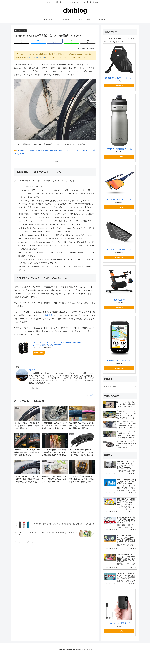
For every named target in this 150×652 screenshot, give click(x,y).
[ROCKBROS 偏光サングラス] (119, 181)
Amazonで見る (38, 352)
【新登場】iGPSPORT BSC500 (119, 361)
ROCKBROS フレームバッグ (119, 250)
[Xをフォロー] (30, 388)
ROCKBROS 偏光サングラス (119, 199)
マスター (33, 370)
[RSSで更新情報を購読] (37, 388)
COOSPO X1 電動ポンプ (119, 623)
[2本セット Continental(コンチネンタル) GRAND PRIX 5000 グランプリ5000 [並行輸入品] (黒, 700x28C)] (23, 348)
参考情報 (48, 315)
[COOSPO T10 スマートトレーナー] (119, 60)
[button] (88, 41)
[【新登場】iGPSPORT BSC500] (119, 337)
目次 (52, 161)
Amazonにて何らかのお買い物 (36, 57)
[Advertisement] (55, 502)
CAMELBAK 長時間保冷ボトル (119, 149)
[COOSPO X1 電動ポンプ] (119, 605)
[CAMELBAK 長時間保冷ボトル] (119, 120)
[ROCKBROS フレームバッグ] (119, 231)
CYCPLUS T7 (119, 300)
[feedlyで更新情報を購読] (33, 388)
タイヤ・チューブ (21, 30)
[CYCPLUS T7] (119, 282)
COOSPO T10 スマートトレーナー (119, 78)
